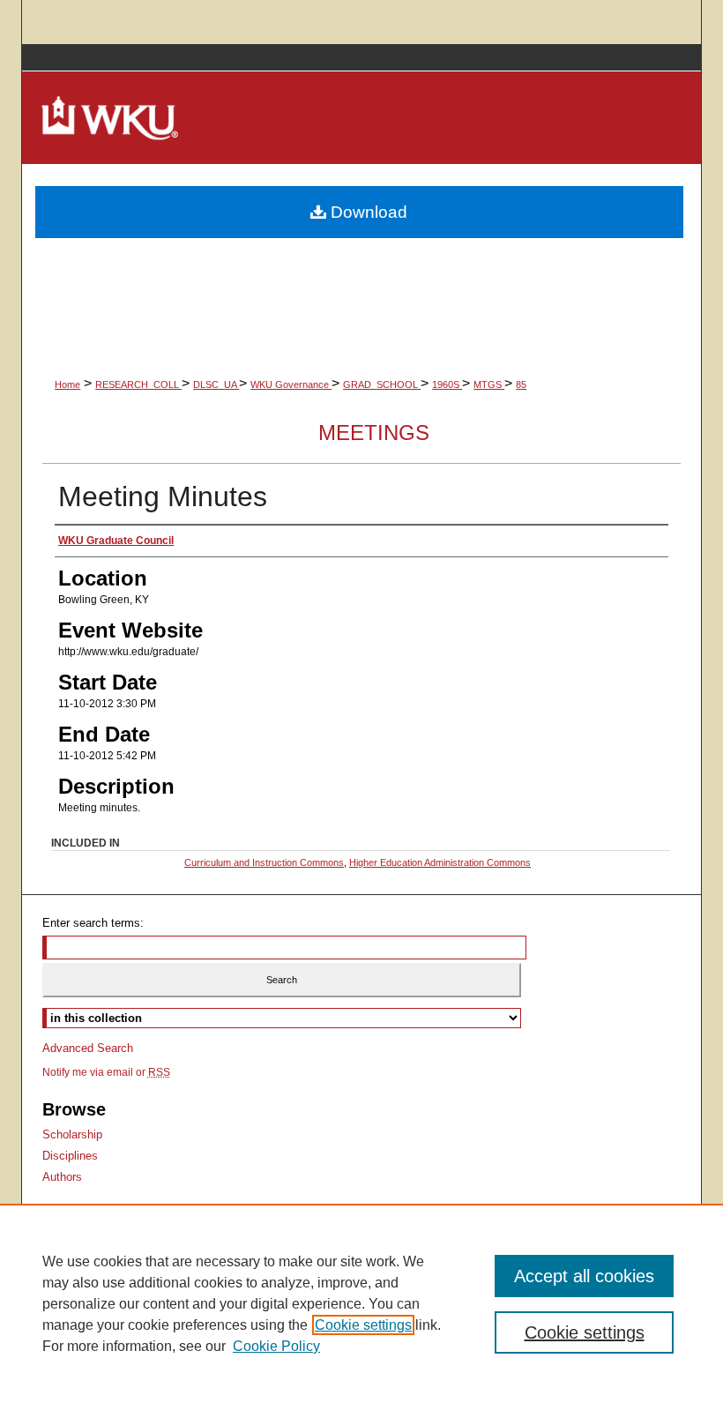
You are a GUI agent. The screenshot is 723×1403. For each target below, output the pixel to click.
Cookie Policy (276, 1346)
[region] (361, 1303)
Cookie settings (363, 1324)
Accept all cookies (584, 1276)
